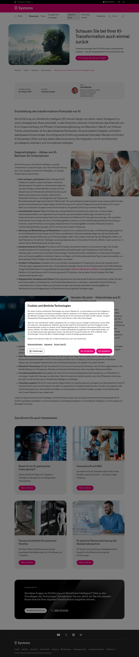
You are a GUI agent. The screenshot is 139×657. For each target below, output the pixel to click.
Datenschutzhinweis (35, 344)
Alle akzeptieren (104, 351)
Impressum (48, 344)
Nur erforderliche (87, 351)
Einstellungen (38, 351)
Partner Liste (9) (60, 344)
